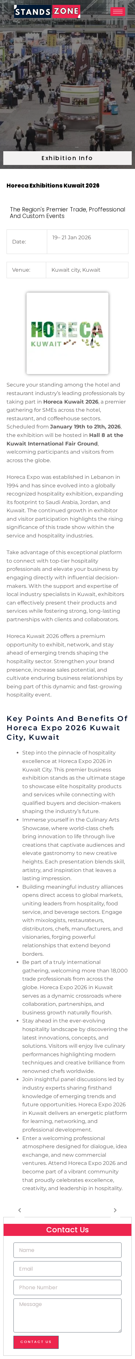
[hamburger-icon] (117, 11)
